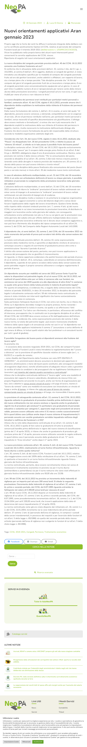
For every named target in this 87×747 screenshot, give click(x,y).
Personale (75, 23)
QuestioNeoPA (43, 616)
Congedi (30, 532)
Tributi (61, 712)
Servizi (34, 712)
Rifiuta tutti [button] (26, 742)
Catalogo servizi (19, 634)
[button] (81, 9)
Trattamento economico (55, 532)
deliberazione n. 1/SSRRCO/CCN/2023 (59, 49)
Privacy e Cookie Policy (12, 735)
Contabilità (63, 708)
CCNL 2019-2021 (17, 532)
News (34, 708)
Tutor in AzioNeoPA (43, 601)
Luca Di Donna (56, 23)
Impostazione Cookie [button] (11, 742)
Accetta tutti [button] (38, 742)
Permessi (39, 532)
